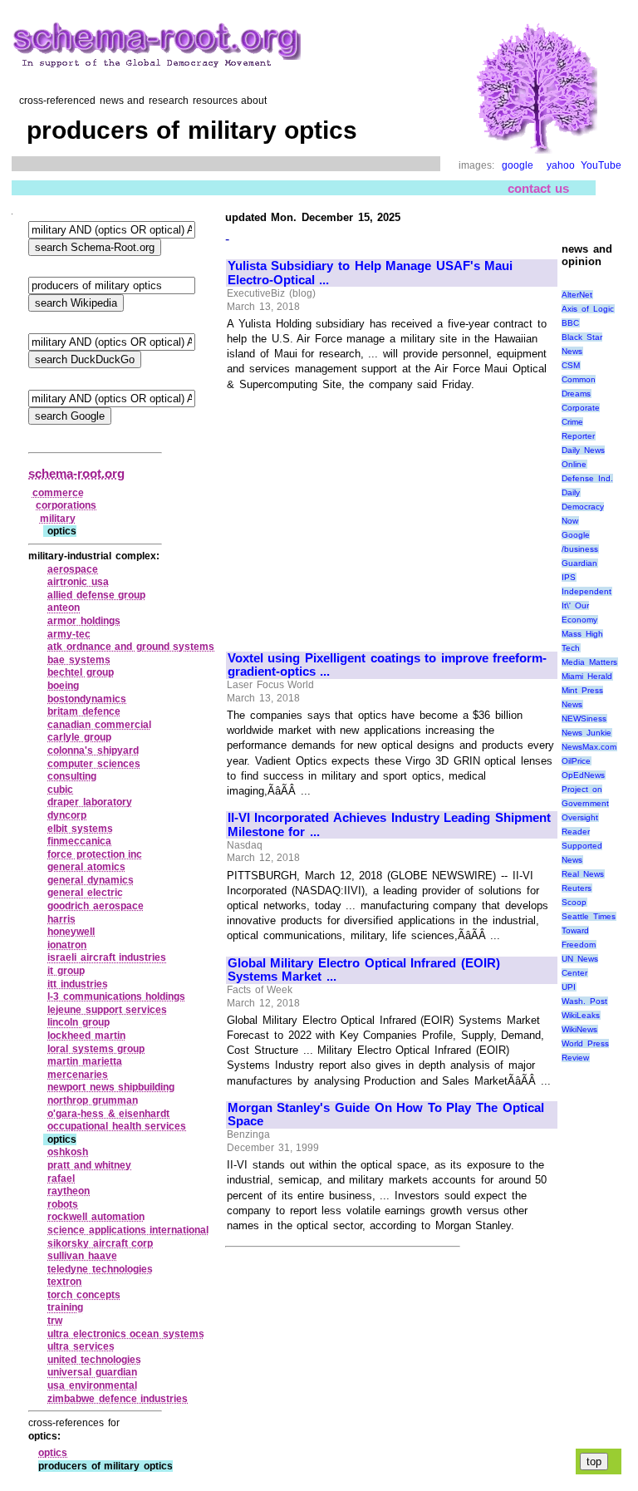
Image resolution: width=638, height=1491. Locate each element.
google (517, 165)
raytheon (68, 1191)
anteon (63, 607)
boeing (63, 685)
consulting (71, 776)
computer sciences (93, 764)
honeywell (71, 931)
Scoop (574, 902)
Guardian (579, 563)
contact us (539, 188)
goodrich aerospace (95, 906)
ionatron (66, 945)
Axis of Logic (587, 308)
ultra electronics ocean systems (125, 1334)
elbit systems (80, 828)
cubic (60, 789)
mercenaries (77, 1074)
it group (66, 971)
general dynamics (90, 880)
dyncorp (66, 815)
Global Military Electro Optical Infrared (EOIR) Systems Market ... (364, 970)
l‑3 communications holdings (116, 996)
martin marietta (84, 1061)
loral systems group (96, 1049)
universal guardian (92, 1372)
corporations (66, 505)
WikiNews (579, 1029)
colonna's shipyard (93, 750)
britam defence (83, 711)
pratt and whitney (89, 1165)
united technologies (94, 1360)
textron (64, 1281)
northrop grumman (92, 1100)
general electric (85, 892)
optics (52, 1453)
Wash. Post (584, 1001)
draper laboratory (89, 802)
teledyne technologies (100, 1269)
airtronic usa (78, 582)
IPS (569, 577)
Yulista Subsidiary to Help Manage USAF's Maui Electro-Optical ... (370, 273)
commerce (58, 493)
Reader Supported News (582, 845)
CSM (571, 365)
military (58, 518)
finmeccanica (79, 841)
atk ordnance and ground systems (130, 646)
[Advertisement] (367, 513)
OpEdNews (583, 775)
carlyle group (79, 737)
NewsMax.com (589, 746)
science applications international (128, 1230)
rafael (61, 1178)
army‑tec (69, 634)
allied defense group (96, 595)
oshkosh (67, 1152)
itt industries (77, 984)
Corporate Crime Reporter (581, 421)
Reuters (576, 888)
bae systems (78, 660)
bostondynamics (86, 699)
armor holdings (83, 621)
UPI (569, 987)
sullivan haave (82, 1256)
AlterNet (577, 294)
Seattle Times (589, 916)
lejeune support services (107, 1010)
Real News (583, 873)
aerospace (72, 569)
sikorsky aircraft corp (100, 1243)
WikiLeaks (581, 1015)
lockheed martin (86, 1035)
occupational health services (116, 1126)
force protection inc (94, 854)
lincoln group (78, 1022)
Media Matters (589, 662)
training (65, 1307)
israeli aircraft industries (106, 957)
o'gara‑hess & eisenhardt (108, 1113)
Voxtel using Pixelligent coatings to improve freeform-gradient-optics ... (387, 665)
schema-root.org (76, 473)
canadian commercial (99, 725)
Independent (586, 591)
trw (54, 1320)
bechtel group (80, 672)
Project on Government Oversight (585, 803)
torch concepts (83, 1295)
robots (62, 1204)
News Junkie (586, 732)
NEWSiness (584, 718)
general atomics (86, 867)
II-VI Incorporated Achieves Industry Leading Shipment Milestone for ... (389, 825)
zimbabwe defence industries (117, 1399)
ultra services (81, 1346)
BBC (570, 322)
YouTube (601, 165)
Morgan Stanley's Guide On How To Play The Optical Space (386, 1115)
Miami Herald (587, 676)
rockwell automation (96, 1217)
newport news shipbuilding (110, 1087)
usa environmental (92, 1385)
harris (61, 919)
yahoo (561, 165)
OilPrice (576, 760)
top (593, 1461)
